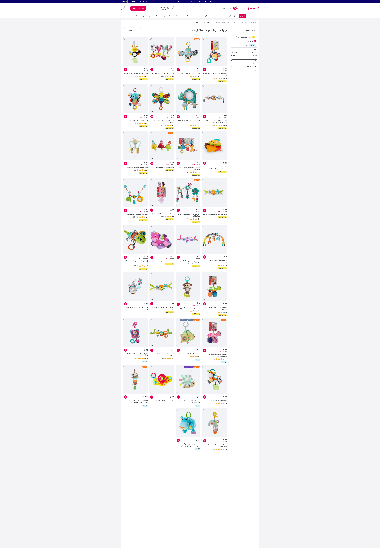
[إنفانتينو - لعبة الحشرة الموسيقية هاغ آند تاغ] (135, 239)
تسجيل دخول (136, 8)
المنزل (157, 16)
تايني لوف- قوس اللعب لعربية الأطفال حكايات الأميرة (189, 215)
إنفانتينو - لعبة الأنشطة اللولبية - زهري (163, 73)
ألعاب (199, 16)
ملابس (206, 16)
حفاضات (213, 16)
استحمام (185, 16)
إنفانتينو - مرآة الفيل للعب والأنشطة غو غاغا (189, 121)
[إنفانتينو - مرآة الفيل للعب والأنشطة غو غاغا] (188, 98)
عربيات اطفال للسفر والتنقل (221, 22)
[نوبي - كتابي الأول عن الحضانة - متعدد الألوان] (135, 286)
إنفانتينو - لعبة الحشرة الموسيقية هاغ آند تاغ (136, 262)
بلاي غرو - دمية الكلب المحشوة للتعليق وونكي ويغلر (215, 445)
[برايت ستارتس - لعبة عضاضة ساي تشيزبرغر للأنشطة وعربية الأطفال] (214, 145)
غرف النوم (228, 16)
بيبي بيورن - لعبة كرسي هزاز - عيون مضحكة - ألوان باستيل (216, 121)
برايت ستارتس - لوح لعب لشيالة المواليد (215, 214)
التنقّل (235, 16)
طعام (220, 16)
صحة (177, 16)
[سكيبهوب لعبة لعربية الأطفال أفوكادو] (188, 332)
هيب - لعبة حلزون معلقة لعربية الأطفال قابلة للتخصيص (188, 401)
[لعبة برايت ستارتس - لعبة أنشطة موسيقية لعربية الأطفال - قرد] (135, 379)
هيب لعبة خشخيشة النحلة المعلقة (137, 214)
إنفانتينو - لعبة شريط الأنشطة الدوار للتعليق (164, 354)
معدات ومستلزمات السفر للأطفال (238, 22)
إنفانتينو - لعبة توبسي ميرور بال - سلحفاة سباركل (217, 355)
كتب (144, 16)
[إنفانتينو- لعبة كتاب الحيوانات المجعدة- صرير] (214, 51)
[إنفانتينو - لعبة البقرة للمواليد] (214, 379)
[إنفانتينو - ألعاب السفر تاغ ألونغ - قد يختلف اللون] (188, 145)
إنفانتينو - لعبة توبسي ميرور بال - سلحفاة (217, 308)
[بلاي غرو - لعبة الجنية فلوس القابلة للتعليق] (135, 332)
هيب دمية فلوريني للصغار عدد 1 (164, 167)
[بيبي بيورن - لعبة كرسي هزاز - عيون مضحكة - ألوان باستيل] (214, 98)
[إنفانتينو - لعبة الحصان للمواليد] (161, 239)
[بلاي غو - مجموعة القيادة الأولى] (161, 379)
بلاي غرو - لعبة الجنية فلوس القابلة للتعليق (137, 354)
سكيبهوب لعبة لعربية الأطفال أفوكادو (189, 353)
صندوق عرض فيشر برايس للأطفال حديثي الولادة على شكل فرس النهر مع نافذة (189, 445)
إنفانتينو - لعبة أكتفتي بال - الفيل (138, 120)
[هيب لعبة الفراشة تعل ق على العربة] (135, 145)
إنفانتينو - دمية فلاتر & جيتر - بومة (190, 73)
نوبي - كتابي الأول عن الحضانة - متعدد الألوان (136, 308)
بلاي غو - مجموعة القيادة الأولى (164, 400)
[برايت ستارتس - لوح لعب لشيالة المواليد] (214, 192)
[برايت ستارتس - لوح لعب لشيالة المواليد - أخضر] (161, 286)
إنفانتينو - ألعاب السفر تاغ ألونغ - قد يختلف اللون (189, 168)
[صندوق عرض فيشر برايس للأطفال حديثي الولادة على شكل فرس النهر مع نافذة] (188, 422)
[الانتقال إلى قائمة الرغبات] (203, 39)
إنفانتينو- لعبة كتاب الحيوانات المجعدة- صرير (215, 74)
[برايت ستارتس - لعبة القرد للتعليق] (188, 286)
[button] (144, 1)
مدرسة (171, 16)
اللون (255, 73)
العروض (242, 16)
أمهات (164, 16)
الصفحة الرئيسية (253, 22)
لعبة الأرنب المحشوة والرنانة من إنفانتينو (162, 213)
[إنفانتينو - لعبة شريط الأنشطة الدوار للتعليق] (161, 332)
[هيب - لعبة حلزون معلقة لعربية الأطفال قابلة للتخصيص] (188, 379)
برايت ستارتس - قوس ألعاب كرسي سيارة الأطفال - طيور (190, 262)
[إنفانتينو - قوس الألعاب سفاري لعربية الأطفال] (214, 239)
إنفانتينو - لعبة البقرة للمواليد (218, 400)
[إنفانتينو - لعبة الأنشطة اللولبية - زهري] (161, 51)
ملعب (192, 16)
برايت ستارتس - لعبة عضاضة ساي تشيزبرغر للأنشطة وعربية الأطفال (217, 167)
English (134, 1)
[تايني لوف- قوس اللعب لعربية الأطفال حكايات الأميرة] (188, 192)
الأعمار (255, 63)
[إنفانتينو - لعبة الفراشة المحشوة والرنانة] (135, 51)
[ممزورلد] (249, 8)
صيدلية (150, 16)
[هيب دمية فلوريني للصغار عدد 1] (161, 145)
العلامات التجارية (252, 66)
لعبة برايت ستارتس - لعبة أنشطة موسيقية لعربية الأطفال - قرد (138, 401)
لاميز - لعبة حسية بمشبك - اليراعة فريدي (164, 121)
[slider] (256, 60)
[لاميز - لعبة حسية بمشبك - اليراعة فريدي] (161, 98)
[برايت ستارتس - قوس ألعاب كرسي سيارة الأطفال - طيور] (188, 239)
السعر (255, 49)
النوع (255, 70)
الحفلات (137, 16)
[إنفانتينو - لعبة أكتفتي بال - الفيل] (135, 98)
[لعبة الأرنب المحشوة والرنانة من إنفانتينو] (161, 192)
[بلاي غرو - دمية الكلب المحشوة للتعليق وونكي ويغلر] (214, 422)
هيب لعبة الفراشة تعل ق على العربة (137, 167)
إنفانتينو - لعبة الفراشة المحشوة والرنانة (136, 73)
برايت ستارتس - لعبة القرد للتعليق (190, 308)
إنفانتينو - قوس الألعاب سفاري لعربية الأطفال (216, 261)
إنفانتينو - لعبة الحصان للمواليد (165, 261)
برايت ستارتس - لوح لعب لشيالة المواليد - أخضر (162, 308)
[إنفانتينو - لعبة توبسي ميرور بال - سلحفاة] (214, 286)
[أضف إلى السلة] (204, 69)
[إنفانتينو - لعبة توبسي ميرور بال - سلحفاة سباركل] (214, 332)
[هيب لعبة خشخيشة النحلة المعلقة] (135, 192)
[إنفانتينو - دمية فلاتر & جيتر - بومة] (188, 51)
